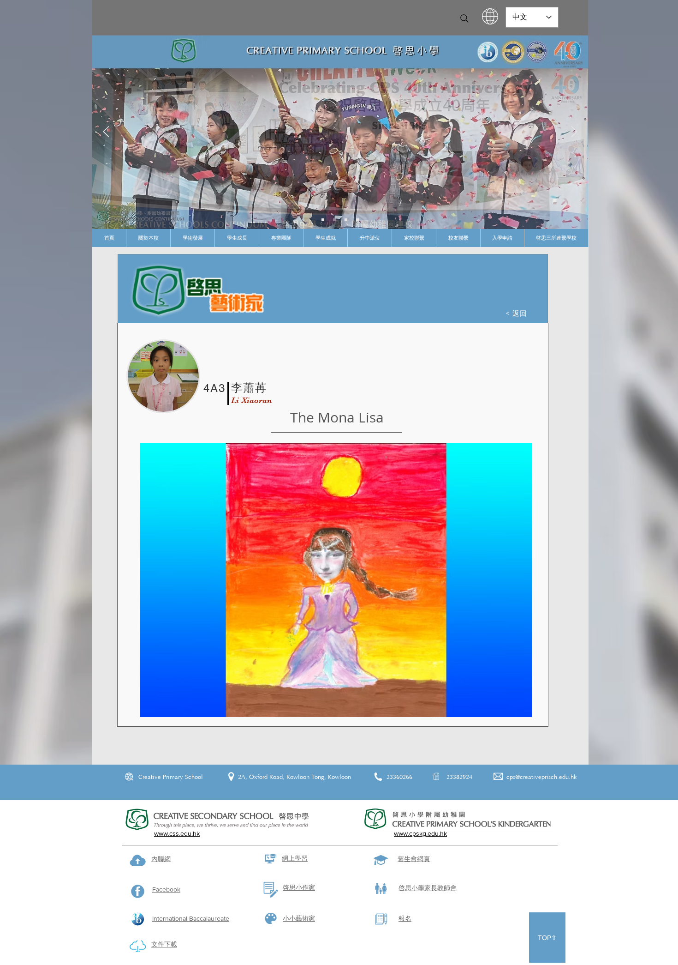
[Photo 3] (357, 219)
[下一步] (574, 132)
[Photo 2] (346, 219)
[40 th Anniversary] (322, 219)
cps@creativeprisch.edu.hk (541, 777)
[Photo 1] (334, 219)
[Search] (464, 18)
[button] (148, 238)
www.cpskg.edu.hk (420, 833)
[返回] (106, 132)
